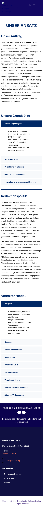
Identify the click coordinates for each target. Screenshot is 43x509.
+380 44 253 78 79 (9, 454)
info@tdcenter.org (13, 461)
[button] (19, 5)
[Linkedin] (24, 412)
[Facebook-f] (19, 412)
